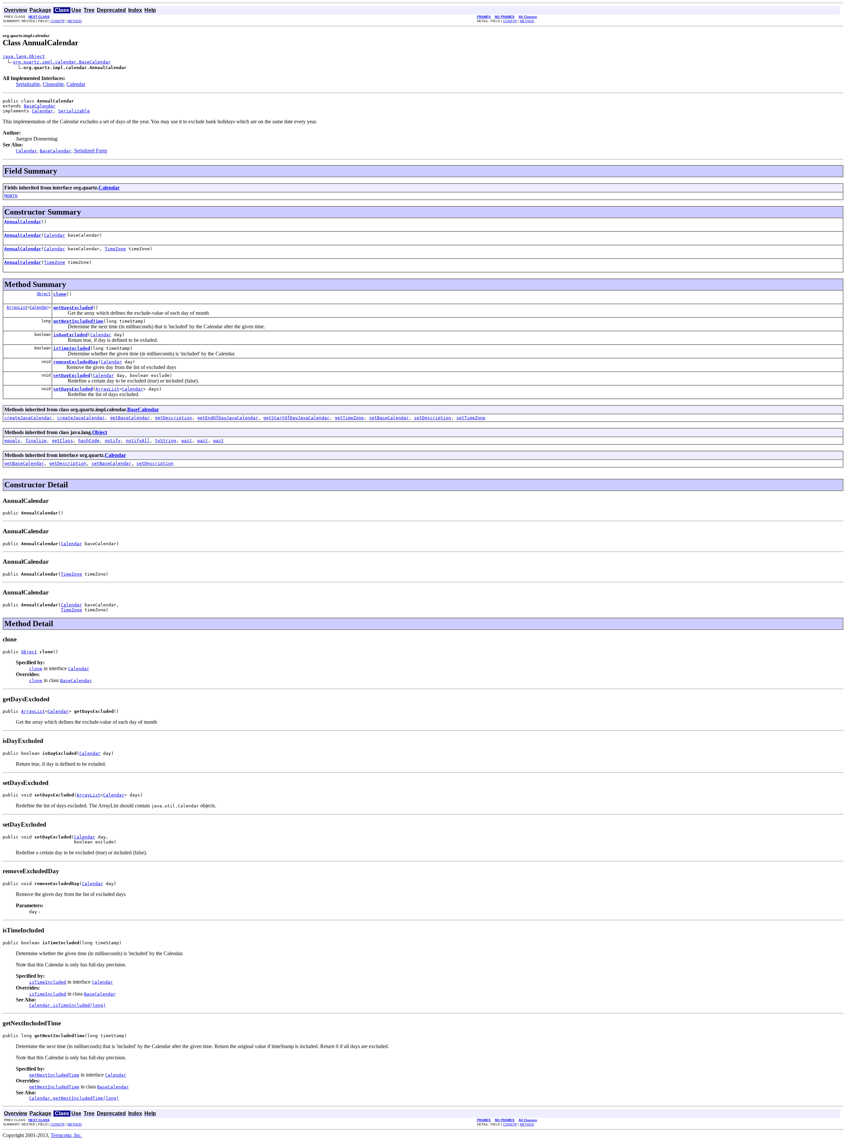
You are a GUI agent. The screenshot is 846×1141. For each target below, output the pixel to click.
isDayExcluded (70, 334)
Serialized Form (90, 150)
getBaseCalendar (130, 417)
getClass (62, 440)
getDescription (173, 417)
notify (113, 440)
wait (186, 440)
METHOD (74, 21)
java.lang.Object (24, 56)
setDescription (432, 417)
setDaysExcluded (73, 389)
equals (12, 440)
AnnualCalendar (22, 221)
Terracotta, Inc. (66, 1135)
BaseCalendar (40, 105)
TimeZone (115, 248)
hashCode (88, 440)
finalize (36, 440)
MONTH (11, 195)
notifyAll (138, 440)
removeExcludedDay (75, 361)
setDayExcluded (71, 375)
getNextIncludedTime (78, 321)
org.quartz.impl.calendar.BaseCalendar (62, 62)
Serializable (28, 84)
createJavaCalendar (28, 417)
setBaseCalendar (389, 417)
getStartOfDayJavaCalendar (296, 417)
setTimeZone (470, 417)
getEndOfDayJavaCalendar (227, 417)
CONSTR (57, 21)
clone (59, 294)
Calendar (75, 84)
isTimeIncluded (71, 348)
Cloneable (53, 84)
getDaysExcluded (73, 307)
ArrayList (17, 307)
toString (165, 440)
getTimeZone (349, 417)
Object (44, 294)
